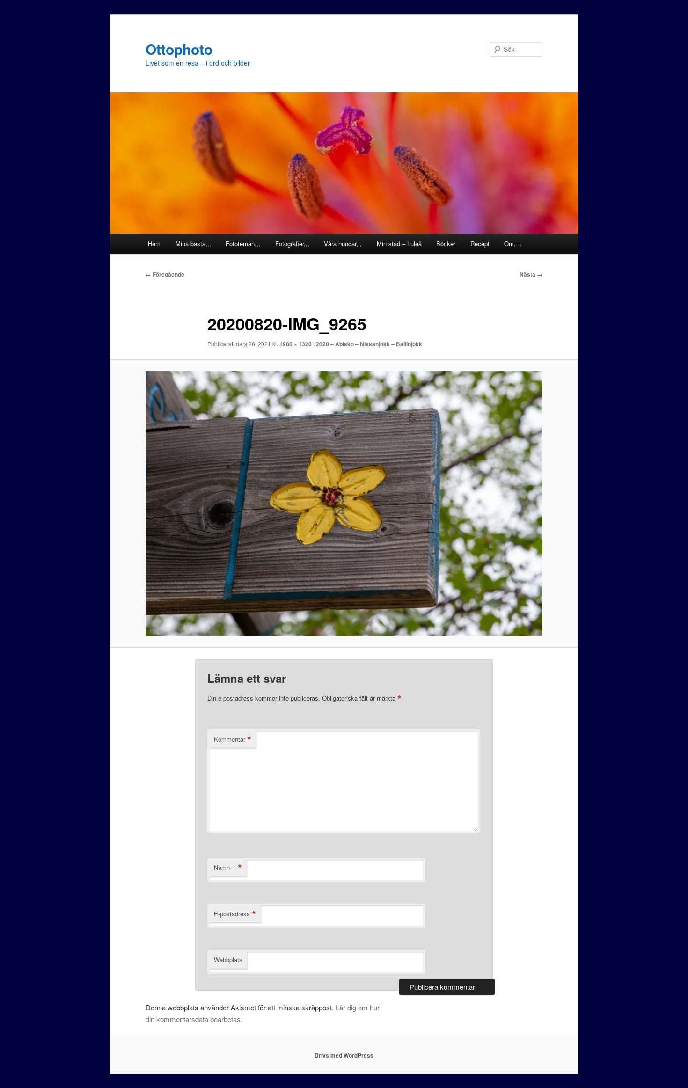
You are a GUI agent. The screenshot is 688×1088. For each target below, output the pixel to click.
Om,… (513, 243)
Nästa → (531, 274)
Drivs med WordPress (344, 1055)
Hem (154, 243)
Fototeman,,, (243, 243)
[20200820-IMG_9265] (344, 503)
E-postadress (235, 913)
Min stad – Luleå (399, 243)
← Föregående (165, 274)
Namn (228, 867)
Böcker (445, 243)
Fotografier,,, (292, 243)
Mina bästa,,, (193, 243)
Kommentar (232, 739)
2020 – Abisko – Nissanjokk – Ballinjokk (369, 344)
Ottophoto (179, 49)
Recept (480, 243)
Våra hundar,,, (343, 243)
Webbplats (228, 959)
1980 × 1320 (295, 344)
